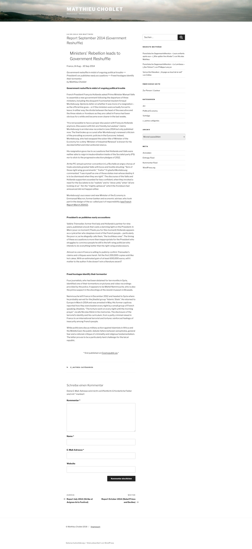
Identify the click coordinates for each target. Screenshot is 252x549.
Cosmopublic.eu (110, 353)
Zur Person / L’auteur (151, 90)
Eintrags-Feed (148, 158)
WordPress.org (149, 167)
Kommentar (73, 400)
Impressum (95, 526)
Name (70, 436)
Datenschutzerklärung (75, 543)
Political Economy (150, 111)
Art (144, 106)
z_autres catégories (81, 367)
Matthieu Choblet (95, 9)
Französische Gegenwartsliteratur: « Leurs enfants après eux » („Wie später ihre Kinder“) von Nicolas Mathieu (163, 56)
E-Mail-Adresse (75, 450)
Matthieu (88, 34)
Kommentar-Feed (150, 163)
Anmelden (147, 153)
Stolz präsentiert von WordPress (100, 543)
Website (71, 463)
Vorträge (146, 116)
